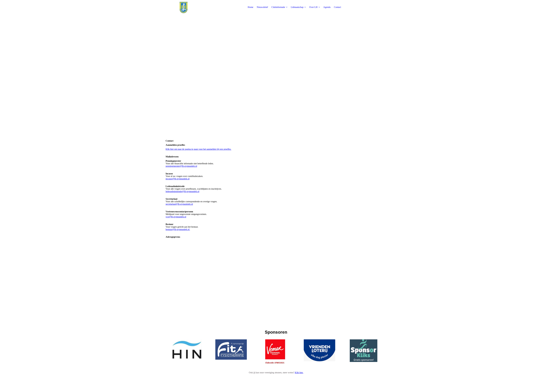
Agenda (326, 7)
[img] (184, 7)
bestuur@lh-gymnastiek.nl (178, 229)
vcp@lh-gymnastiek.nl (176, 217)
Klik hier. (299, 372)
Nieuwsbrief (262, 7)
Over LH (313, 7)
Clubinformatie (278, 7)
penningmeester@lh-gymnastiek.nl (181, 166)
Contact (337, 7)
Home (250, 7)
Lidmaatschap (297, 7)
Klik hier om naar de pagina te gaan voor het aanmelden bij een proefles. (198, 149)
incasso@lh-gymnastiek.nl (177, 179)
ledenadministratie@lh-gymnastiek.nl (182, 191)
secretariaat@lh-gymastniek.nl (179, 204)
